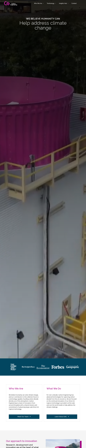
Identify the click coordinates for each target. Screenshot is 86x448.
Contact (74, 3)
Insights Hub (63, 3)
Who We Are (38, 3)
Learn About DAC (61, 416)
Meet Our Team (22, 416)
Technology (50, 3)
